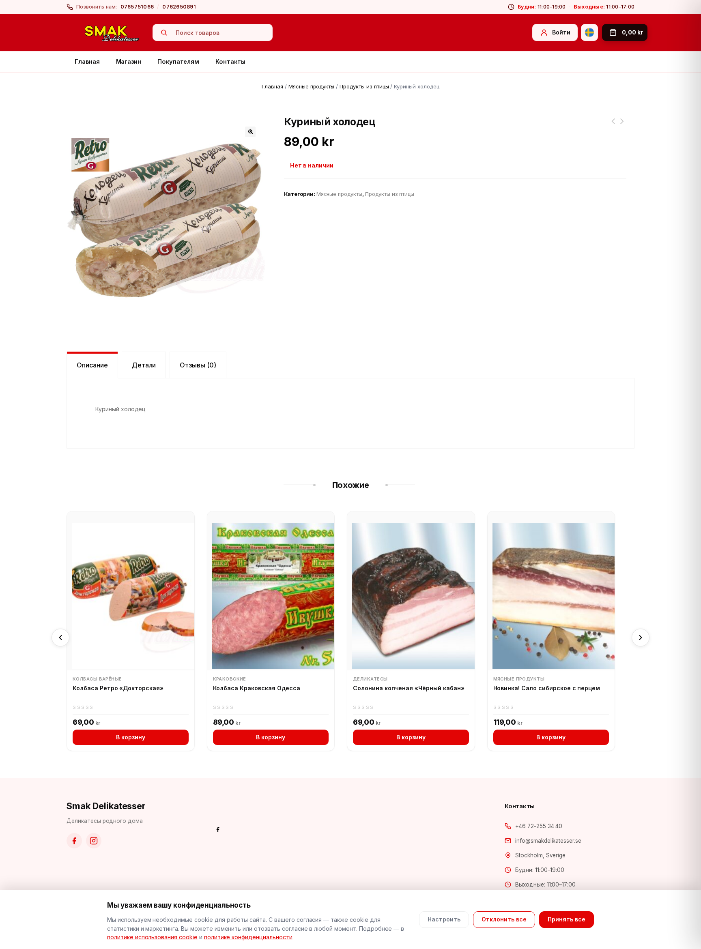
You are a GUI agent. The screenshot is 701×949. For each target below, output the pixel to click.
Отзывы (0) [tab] (198, 365)
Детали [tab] (144, 365)
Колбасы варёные (97, 679)
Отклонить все (504, 919)
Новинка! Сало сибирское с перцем (546, 688)
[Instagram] (93, 840)
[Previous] (60, 637)
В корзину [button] (130, 737)
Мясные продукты (311, 86)
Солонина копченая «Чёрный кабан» (408, 688)
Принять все (566, 919)
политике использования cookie (152, 937)
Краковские (229, 679)
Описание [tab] (92, 365)
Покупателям (178, 61)
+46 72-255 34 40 (538, 826)
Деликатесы (370, 679)
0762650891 (179, 7)
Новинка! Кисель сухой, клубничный (613, 126)
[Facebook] (74, 840)
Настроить (444, 919)
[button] (250, 132)
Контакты (230, 61)
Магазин (129, 61)
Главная (87, 61)
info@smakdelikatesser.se (548, 840)
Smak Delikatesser (106, 806)
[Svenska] (589, 32)
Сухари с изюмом (622, 126)
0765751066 (137, 7)
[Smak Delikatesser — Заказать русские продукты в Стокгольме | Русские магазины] (112, 32)
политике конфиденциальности (248, 937)
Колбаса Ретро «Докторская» (118, 688)
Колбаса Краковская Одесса (256, 688)
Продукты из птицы (364, 86)
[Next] (640, 637)
